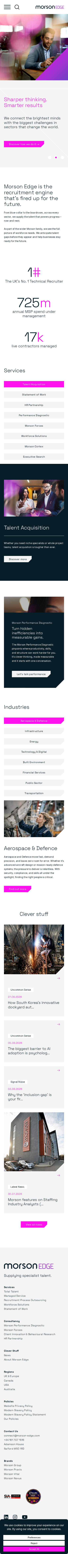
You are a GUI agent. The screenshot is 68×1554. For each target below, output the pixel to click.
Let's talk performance (31, 674)
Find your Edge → (19, 148)
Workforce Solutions (16, 1304)
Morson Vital (12, 1474)
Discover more (18, 559)
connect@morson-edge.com (22, 1435)
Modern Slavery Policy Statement (25, 1414)
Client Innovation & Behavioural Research (29, 1334)
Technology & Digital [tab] (34, 751)
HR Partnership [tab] (34, 405)
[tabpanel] (34, 522)
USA (6, 1384)
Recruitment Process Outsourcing (25, 1300)
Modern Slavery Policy (18, 1410)
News (7, 1355)
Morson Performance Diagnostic (24, 1325)
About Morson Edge (16, 1359)
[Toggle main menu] (7, 7)
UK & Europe (11, 1376)
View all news (34, 1224)
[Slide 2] (62, 157)
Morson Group (12, 1465)
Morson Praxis (13, 1469)
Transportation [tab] (34, 793)
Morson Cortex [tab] (34, 446)
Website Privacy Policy (18, 1405)
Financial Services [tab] (34, 772)
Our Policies (11, 1418)
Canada (9, 1380)
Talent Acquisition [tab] (34, 384)
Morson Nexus (13, 1478)
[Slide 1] (56, 157)
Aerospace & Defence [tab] (34, 720)
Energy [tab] (34, 741)
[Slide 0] (49, 157)
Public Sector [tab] (34, 782)
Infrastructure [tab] (34, 731)
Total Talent (11, 1291)
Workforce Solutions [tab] (34, 436)
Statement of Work (16, 1308)
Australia (9, 1389)
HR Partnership (13, 1338)
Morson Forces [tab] (34, 425)
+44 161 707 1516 (14, 1439)
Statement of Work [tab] (34, 394)
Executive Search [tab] (34, 456)
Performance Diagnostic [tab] (34, 415)
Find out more (17, 889)
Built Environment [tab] (34, 762)
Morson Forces (13, 1329)
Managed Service (15, 1295)
